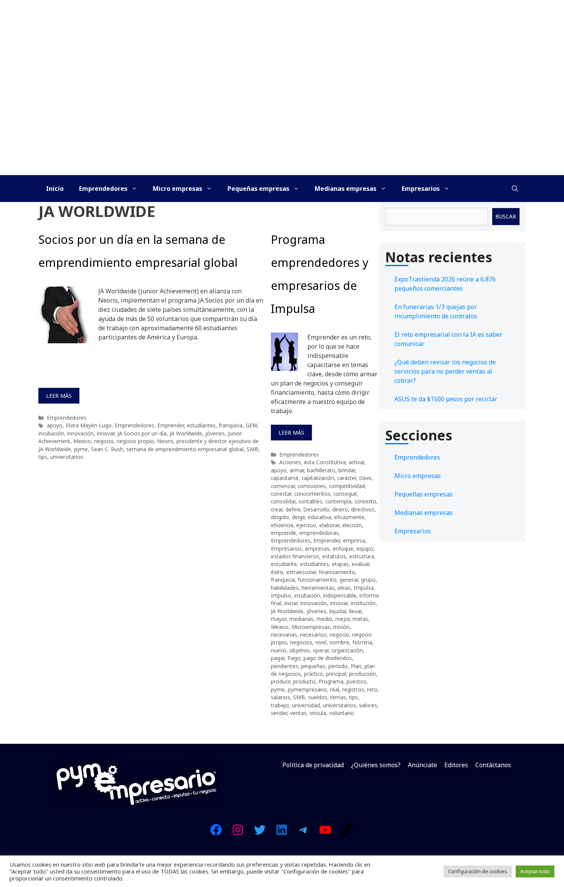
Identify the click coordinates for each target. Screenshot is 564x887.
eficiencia (282, 525)
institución (363, 603)
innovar (105, 433)
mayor (278, 618)
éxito (277, 572)
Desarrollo (316, 509)
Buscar (505, 216)
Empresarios (421, 188)
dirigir (298, 517)
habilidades (284, 587)
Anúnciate (422, 765)
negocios (301, 642)
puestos (356, 681)
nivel (321, 642)
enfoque (343, 548)
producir (280, 681)
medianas (301, 618)
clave (365, 478)
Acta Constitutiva (325, 462)
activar (356, 462)
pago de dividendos (327, 658)
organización (347, 650)
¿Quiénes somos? (376, 765)
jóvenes (215, 433)
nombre (339, 642)
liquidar (337, 611)
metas (360, 618)
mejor (342, 618)
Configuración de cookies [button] (477, 871)
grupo (368, 579)
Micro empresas (177, 188)
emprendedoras (319, 532)
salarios (280, 697)
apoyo (55, 425)
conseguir (344, 493)
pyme (81, 449)
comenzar (283, 486)
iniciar (290, 603)
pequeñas (313, 666)
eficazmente (349, 517)
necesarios (313, 634)
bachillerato (321, 470)
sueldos (317, 697)
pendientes (284, 666)
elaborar (329, 525)
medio (324, 618)
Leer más (59, 395)
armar (297, 470)
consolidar (283, 501)
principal (336, 673)
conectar (281, 493)
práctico (313, 673)
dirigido (280, 517)
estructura (361, 556)
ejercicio (306, 525)
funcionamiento (317, 579)
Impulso (281, 595)
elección (352, 525)
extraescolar (301, 572)
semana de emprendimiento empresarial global (185, 449)
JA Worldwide (186, 433)
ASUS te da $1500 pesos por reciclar (445, 399)
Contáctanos (493, 765)
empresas (317, 548)
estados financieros (295, 556)
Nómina (362, 642)
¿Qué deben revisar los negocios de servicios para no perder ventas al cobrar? (445, 371)
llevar (355, 611)
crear (276, 509)
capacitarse (284, 478)
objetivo (299, 650)
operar (320, 650)
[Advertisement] (282, 117)
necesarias (284, 634)
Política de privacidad (313, 765)
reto (372, 689)
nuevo (278, 650)
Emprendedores (103, 188)
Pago (293, 658)
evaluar (360, 564)
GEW (251, 425)
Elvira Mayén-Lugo (89, 425)
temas (338, 697)
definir (292, 509)
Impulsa (364, 587)
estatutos (334, 556)
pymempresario (307, 689)
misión (341, 626)
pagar (277, 658)
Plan (356, 666)
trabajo (280, 705)
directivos (362, 509)
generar (349, 579)
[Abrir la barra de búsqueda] (515, 188)
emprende (283, 532)
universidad (306, 705)
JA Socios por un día (142, 433)
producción (362, 673)
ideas (344, 587)
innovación (80, 433)
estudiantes (201, 425)
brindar (346, 470)
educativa (319, 517)
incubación (51, 433)
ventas (298, 713)
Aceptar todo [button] (535, 871)
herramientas (318, 587)
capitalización (318, 478)
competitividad (347, 486)
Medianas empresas (345, 188)
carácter (346, 478)
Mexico (82, 441)
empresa (354, 540)
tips (42, 456)
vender (279, 713)
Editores (456, 765)
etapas (340, 564)
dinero (340, 509)
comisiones (312, 486)
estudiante (284, 564)
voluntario (341, 713)
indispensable (339, 595)
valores (368, 705)
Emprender (170, 425)
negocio (104, 441)
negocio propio (135, 441)
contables (310, 501)
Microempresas (311, 626)
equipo (364, 548)
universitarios (66, 456)
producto (304, 681)
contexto (365, 501)
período (338, 666)
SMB (253, 449)
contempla (338, 501)
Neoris (165, 441)
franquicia (230, 425)
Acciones (290, 462)
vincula (318, 713)
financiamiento (337, 572)
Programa (330, 681)
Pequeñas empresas (258, 188)
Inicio (55, 188)
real (334, 689)
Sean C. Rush (107, 449)
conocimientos (312, 493)
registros (353, 689)
